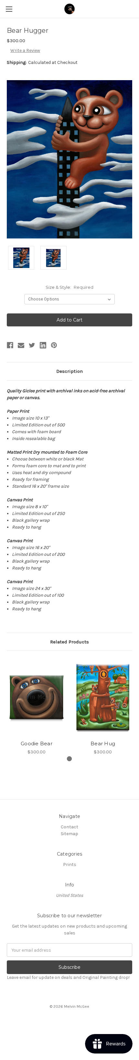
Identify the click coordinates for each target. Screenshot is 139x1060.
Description (69, 371)
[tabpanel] (37, 706)
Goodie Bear (36, 743)
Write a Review (25, 50)
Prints (69, 864)
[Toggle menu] (9, 9)
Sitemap (69, 833)
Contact (69, 827)
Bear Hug (103, 743)
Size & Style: (69, 287)
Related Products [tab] (69, 642)
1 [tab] (69, 758)
